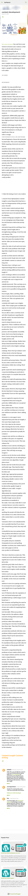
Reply (8, 783)
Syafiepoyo (7, 2)
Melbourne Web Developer (14, 793)
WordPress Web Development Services (10, 853)
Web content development (7, 44)
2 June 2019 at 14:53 (14, 798)
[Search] (26, 2)
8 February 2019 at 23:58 (17, 769)
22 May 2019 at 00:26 (20, 786)
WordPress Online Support (7, 878)
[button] (3, 17)
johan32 (9, 769)
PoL (8, 798)
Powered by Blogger (14, 894)
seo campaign (15, 774)
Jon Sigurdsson (11, 786)
